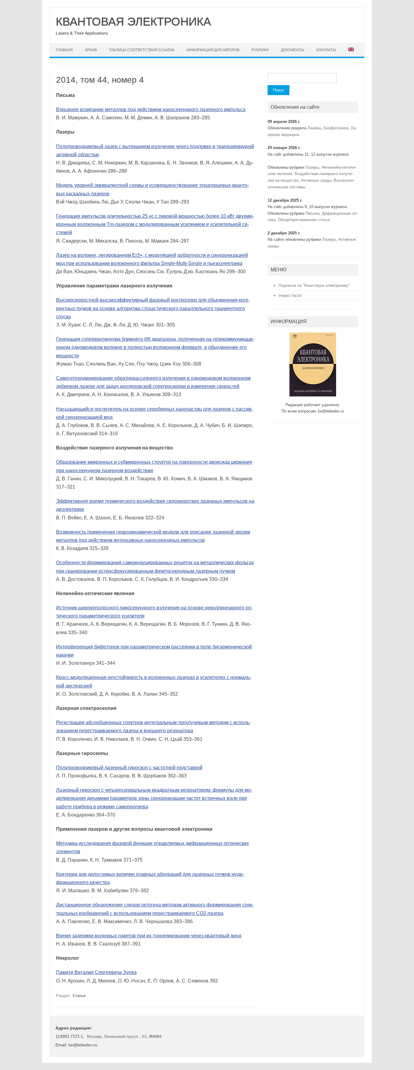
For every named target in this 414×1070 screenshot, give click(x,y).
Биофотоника (336, 128)
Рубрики (260, 50)
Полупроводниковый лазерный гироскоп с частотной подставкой (129, 767)
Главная (64, 50)
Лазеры (314, 128)
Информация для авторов (212, 50)
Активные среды (316, 180)
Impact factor (290, 295)
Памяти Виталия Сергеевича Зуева (96, 972)
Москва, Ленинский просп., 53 (117, 1036)
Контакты (326, 50)
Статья (79, 995)
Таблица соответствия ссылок (141, 50)
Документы (292, 50)
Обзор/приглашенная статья (304, 219)
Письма (312, 213)
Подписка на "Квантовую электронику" (314, 285)
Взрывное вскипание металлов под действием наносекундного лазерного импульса (150, 109)
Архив (91, 50)
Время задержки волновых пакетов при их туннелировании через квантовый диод (148, 935)
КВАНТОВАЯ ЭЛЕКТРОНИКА (133, 21)
